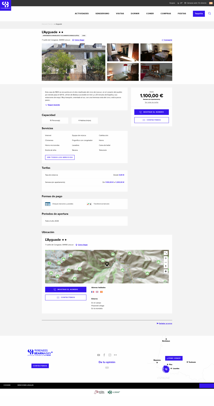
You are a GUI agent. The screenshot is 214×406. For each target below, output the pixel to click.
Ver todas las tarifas (151, 102)
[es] (211, 3)
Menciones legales (25, 385)
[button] (209, 13)
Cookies (7, 385)
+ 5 (156, 72)
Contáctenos (40, 366)
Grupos (172, 3)
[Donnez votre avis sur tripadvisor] (107, 368)
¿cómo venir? (174, 358)
